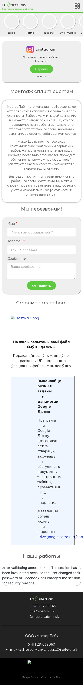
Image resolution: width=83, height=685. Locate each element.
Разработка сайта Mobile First (41, 677)
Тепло (30, 32)
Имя (11, 223)
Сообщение (18, 259)
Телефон (15, 241)
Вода (11, 32)
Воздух (49, 32)
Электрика (68, 32)
